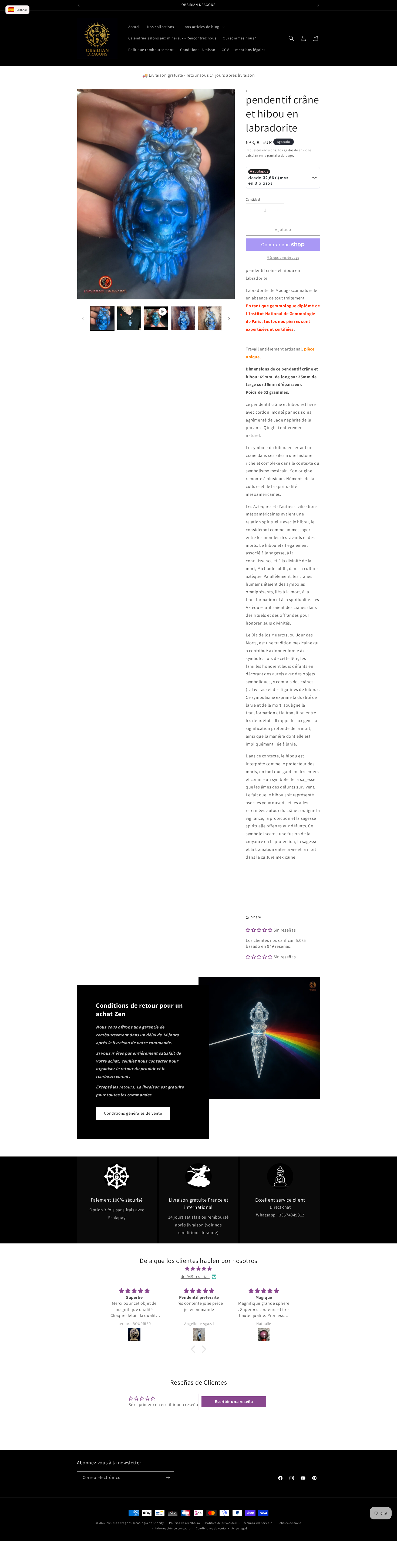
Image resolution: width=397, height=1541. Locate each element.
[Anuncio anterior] (79, 5)
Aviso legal (239, 1528)
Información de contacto (172, 1528)
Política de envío (289, 1523)
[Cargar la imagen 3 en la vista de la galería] (183, 318)
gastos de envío (296, 150)
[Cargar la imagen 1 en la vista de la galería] (102, 318)
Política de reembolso (184, 1523)
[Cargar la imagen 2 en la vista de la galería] (129, 318)
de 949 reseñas (195, 1276)
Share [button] (256, 917)
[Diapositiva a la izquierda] (83, 318)
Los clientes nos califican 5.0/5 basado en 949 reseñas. (276, 943)
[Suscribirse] (168, 1477)
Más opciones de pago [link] (283, 257)
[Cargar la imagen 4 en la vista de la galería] (210, 318)
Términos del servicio (257, 1523)
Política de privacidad (221, 1523)
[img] (198, 1269)
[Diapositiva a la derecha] (229, 318)
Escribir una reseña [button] (234, 1401)
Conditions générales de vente (133, 1113)
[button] (162, 26)
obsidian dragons (119, 1523)
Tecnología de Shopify (148, 1523)
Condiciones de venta (211, 1528)
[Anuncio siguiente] (318, 5)
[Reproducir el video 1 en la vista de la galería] (156, 318)
